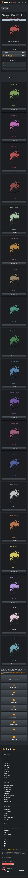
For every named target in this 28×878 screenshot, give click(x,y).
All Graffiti (5, 8)
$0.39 (14, 198)
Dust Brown (14, 269)
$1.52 (14, 506)
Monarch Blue (14, 361)
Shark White (14, 485)
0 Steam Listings (14, 44)
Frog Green (14, 300)
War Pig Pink (14, 608)
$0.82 (14, 445)
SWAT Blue (14, 454)
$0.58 (14, 475)
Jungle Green (14, 331)
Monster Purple (14, 392)
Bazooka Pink (14, 115)
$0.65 (14, 537)
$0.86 (14, 137)
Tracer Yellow (14, 546)
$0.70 (14, 414)
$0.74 (14, 599)
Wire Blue (14, 639)
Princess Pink (14, 423)
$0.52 (14, 321)
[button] (14, 2)
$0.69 (14, 167)
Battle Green (14, 84)
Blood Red (14, 146)
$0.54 (14, 660)
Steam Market (14, 109)
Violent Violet (14, 577)
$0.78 (14, 229)
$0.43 (14, 260)
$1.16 (14, 629)
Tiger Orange (14, 515)
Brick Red (14, 177)
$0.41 (14, 291)
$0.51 (14, 106)
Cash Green (14, 207)
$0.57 (14, 383)
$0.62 (14, 352)
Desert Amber (14, 238)
